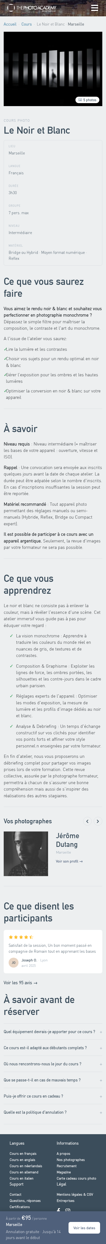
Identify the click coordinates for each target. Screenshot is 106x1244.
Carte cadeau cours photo (76, 1178)
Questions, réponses (25, 1200)
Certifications (20, 1206)
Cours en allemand (24, 1172)
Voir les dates (84, 1227)
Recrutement (67, 1165)
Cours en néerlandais (26, 1165)
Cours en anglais (22, 1159)
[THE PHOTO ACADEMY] (31, 8)
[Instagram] (67, 1211)
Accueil (10, 24)
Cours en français (23, 1153)
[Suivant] (98, 821)
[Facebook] (58, 1211)
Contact (15, 1194)
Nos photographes (71, 1159)
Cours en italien (22, 1178)
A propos (63, 1153)
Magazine (64, 1172)
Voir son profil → (69, 861)
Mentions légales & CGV (75, 1194)
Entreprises (65, 1200)
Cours (26, 24)
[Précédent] (87, 821)
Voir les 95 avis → (21, 982)
